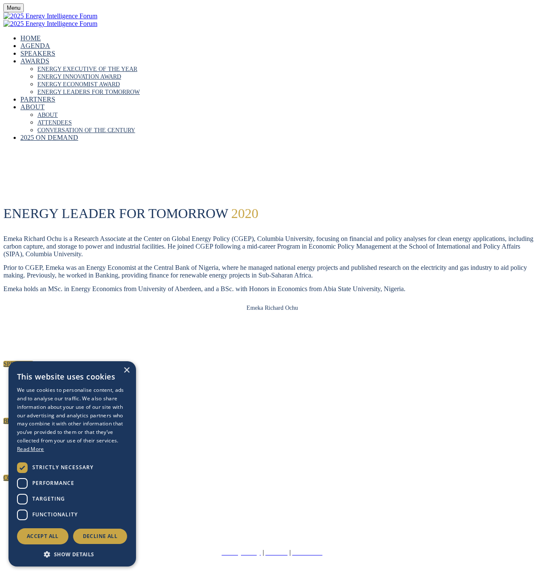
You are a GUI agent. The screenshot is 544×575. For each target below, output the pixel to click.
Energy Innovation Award (79, 77)
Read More (30, 449)
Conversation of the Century (86, 130)
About (32, 106)
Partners (37, 99)
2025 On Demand (49, 137)
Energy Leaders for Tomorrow (88, 92)
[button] (72, 554)
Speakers (37, 53)
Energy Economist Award (78, 84)
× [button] (126, 370)
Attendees (54, 122)
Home (30, 38)
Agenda (35, 45)
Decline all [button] (100, 536)
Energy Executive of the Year (87, 69)
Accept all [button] (43, 536)
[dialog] (72, 464)
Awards (34, 61)
